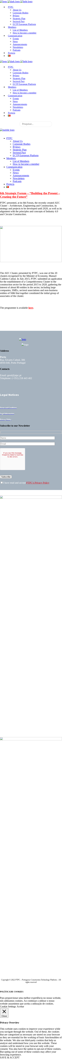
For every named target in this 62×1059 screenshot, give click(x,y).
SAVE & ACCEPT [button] (10, 1057)
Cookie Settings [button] (8, 1006)
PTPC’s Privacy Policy (37, 482)
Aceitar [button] (20, 1006)
